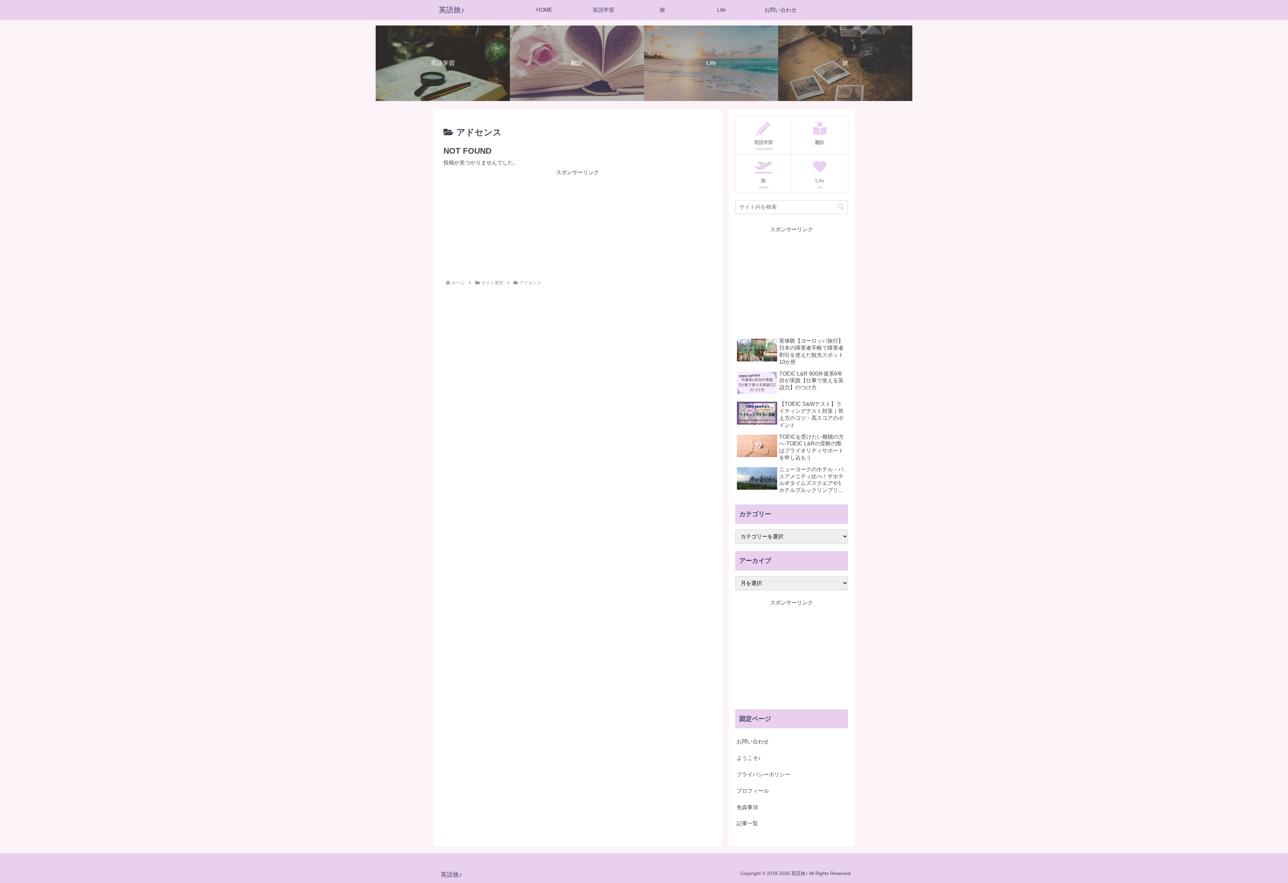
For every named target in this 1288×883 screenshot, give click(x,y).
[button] (841, 207)
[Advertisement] (577, 225)
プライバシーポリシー (763, 774)
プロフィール (753, 791)
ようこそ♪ (749, 758)
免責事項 (747, 807)
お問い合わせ (753, 741)
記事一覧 (747, 823)
